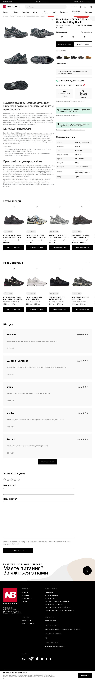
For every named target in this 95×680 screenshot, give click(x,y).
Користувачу (51, 589)
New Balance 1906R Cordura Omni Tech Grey (58, 236)
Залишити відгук (18, 550)
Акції (54, 12)
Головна (5, 16)
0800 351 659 (7, 1)
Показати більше (47, 462)
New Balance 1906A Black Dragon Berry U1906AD (12, 298)
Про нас (25, 617)
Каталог (6, 12)
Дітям (35, 12)
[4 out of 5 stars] (15, 479)
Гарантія (49, 592)
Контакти (88, 12)
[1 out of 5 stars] (4, 479)
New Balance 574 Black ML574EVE (57, 298)
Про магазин (45, 12)
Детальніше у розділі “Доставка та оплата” (70, 101)
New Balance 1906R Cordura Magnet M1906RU (80, 236)
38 (73, 37)
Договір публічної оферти (57, 601)
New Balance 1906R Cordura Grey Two (12, 236)
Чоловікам (25, 12)
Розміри (62, 12)
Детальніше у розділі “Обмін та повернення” (70, 130)
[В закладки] (52, 20)
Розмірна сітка (86, 32)
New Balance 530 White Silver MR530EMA (34, 298)
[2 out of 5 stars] (8, 479)
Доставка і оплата (76, 12)
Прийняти (85, 675)
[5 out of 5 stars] (18, 479)
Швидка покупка (64, 44)
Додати (9, 231)
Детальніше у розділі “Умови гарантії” (68, 115)
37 (62, 37)
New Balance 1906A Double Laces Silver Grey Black (35, 236)
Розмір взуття (51, 595)
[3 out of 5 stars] (11, 479)
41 (85, 37)
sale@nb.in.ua (36, 659)
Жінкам (15, 12)
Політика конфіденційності (58, 607)
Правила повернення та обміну (59, 610)
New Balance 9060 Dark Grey (80, 298)
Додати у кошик (83, 44)
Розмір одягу (51, 598)
